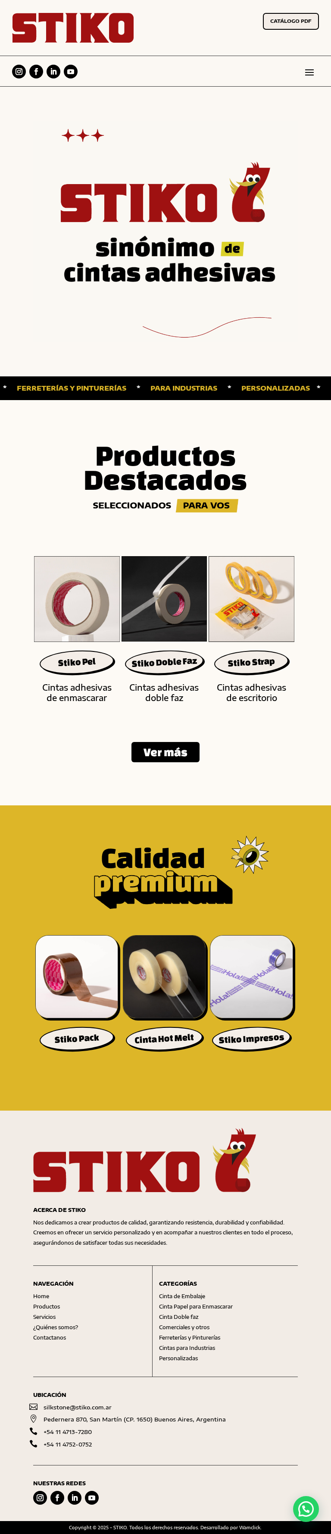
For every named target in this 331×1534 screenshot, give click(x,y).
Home (41, 1296)
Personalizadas (178, 1358)
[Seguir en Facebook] (36, 71)
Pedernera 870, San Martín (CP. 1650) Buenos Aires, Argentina (135, 1419)
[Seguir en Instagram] (19, 71)
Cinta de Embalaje (182, 1296)
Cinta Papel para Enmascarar (196, 1306)
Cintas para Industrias (187, 1348)
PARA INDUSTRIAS (160, 388)
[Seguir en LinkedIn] (53, 71)
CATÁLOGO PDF (291, 21)
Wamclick (249, 1527)
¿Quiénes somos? (55, 1327)
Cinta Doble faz (179, 1317)
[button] (306, 1509)
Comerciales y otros (184, 1327)
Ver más (165, 751)
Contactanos (49, 1337)
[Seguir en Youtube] (71, 71)
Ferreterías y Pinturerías (189, 1337)
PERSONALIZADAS (252, 388)
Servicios (44, 1317)
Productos (46, 1306)
